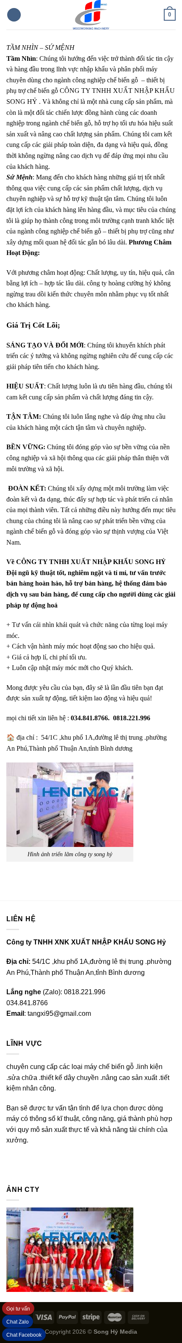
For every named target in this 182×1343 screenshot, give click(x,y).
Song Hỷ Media (115, 1331)
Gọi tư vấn (18, 1309)
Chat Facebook (23, 1335)
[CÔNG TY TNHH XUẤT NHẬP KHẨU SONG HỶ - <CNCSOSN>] (91, 15)
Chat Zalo (17, 1322)
